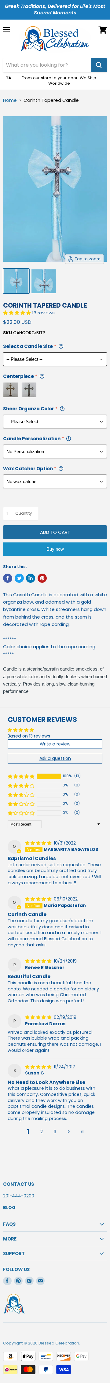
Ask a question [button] (55, 758)
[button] (17, 312)
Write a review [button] (55, 744)
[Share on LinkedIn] (30, 578)
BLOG (9, 1207)
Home (10, 100)
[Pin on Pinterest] (42, 578)
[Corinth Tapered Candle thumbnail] (16, 281)
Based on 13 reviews (29, 736)
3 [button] (55, 1132)
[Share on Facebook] (7, 578)
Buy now (55, 549)
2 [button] (41, 1132)
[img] (39, 843)
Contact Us (18, 1184)
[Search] (99, 65)
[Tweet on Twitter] (19, 578)
